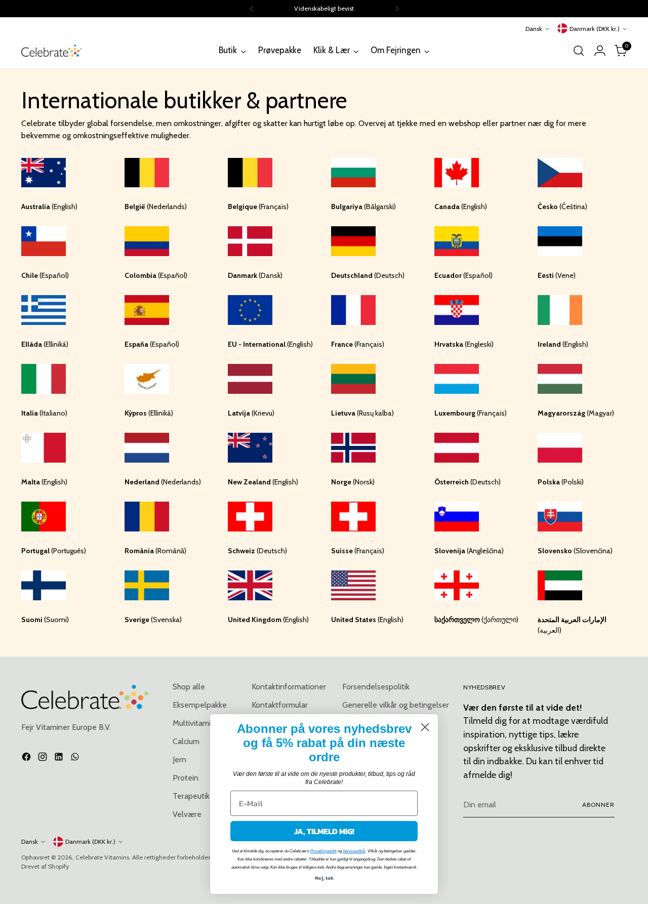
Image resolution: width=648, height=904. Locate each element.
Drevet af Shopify (45, 866)
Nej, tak (324, 878)
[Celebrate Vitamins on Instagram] (43, 758)
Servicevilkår (354, 851)
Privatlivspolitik (323, 851)
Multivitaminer (197, 723)
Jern (179, 759)
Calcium (186, 741)
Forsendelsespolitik (376, 686)
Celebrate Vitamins (102, 857)
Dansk (533, 28)
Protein (185, 778)
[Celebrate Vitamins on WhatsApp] (76, 758)
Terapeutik (191, 796)
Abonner (598, 804)
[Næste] (397, 8)
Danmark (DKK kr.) (595, 28)
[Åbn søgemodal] (579, 50)
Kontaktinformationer (289, 686)
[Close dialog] (425, 727)
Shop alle (189, 686)
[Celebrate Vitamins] (51, 50)
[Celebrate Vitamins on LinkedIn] (60, 758)
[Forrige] (251, 8)
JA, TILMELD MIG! (324, 831)
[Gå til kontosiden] (600, 50)
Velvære (187, 814)
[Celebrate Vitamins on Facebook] (27, 758)
